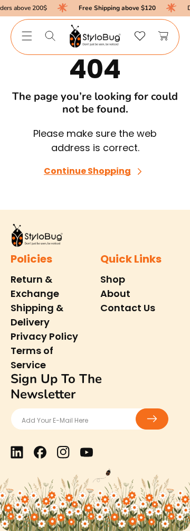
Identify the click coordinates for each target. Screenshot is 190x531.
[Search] (50, 36)
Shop (112, 279)
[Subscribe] (152, 419)
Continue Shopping (87, 171)
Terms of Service (32, 357)
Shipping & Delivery (37, 315)
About (115, 293)
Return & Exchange (35, 286)
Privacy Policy (44, 336)
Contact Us (127, 307)
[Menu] (27, 36)
